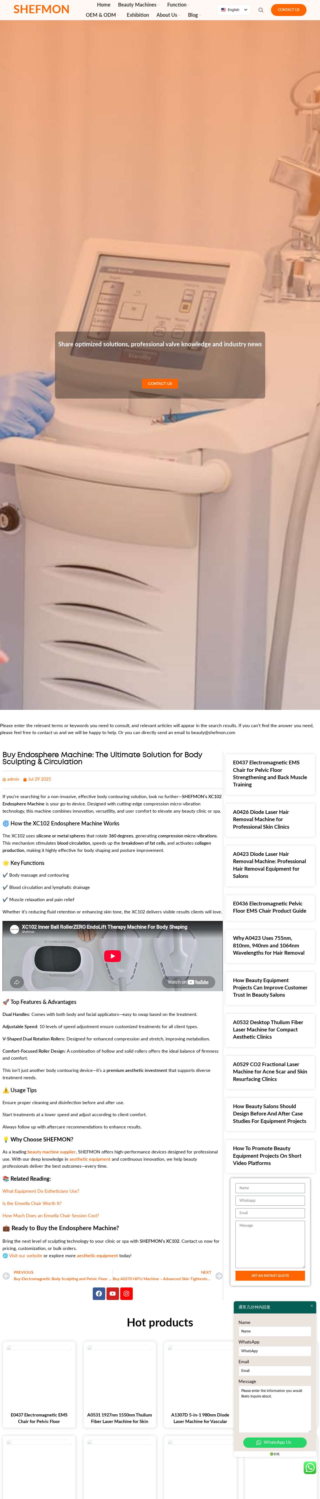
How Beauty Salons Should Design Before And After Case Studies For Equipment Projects (269, 1114)
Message (247, 1381)
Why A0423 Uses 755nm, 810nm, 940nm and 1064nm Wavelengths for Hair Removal (268, 946)
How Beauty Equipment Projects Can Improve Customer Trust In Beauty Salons (270, 988)
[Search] (261, 10)
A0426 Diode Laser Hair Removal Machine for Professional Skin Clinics (261, 820)
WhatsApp (249, 1342)
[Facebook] (99, 1293)
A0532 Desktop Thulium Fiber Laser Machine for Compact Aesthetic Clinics (268, 1030)
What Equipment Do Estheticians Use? (40, 1191)
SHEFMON (42, 10)
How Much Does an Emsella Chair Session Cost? (50, 1216)
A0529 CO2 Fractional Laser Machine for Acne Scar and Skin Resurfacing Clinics (270, 1072)
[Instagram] (126, 1293)
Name (244, 1322)
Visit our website (25, 1256)
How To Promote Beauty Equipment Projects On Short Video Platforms (267, 1156)
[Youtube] (112, 1293)
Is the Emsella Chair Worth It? (32, 1203)
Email (243, 1362)
